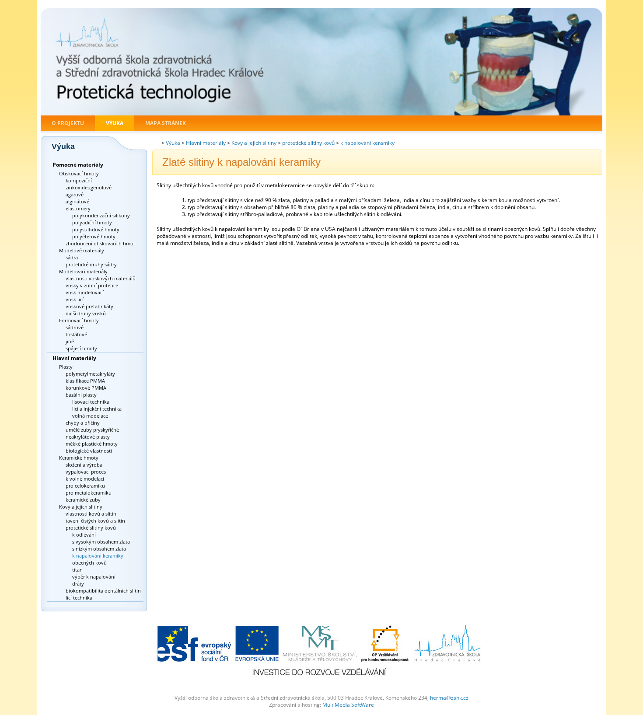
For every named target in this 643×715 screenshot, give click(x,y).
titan (77, 569)
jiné (70, 341)
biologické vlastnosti (89, 450)
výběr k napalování (93, 576)
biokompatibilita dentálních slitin (103, 590)
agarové (75, 194)
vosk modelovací (85, 292)
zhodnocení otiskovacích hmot (100, 243)
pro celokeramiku (85, 485)
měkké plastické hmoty (92, 443)
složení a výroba (84, 464)
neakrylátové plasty (88, 436)
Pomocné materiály (77, 164)
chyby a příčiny (83, 422)
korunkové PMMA (86, 387)
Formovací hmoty (79, 320)
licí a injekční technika (97, 408)
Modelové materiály (81, 250)
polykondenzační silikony (101, 215)
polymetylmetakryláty (90, 373)
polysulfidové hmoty (95, 229)
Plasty (66, 366)
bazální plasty (81, 394)
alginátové (77, 201)
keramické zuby (83, 499)
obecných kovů (89, 562)
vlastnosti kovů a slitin (91, 513)
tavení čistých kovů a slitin (95, 520)
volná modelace (90, 415)
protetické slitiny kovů (91, 527)
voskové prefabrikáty (89, 306)
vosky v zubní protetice (92, 285)
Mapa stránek (165, 123)
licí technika (79, 597)
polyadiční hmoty (92, 222)
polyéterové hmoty (93, 236)
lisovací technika (90, 401)
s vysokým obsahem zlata (101, 541)
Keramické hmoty (78, 457)
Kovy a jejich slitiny (80, 506)
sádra (72, 257)
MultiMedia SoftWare (348, 704)
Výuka (114, 123)
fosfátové (76, 334)
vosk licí (75, 299)
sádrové (75, 327)
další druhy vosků (86, 313)
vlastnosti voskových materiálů (101, 278)
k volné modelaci (85, 478)
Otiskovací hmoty (79, 173)
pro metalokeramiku (89, 492)
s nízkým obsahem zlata (99, 548)
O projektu (68, 123)
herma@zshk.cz (449, 697)
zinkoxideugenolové (89, 187)
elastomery (78, 208)
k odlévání (84, 534)
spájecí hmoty (81, 348)
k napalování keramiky (97, 555)
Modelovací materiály (83, 271)
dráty (78, 583)
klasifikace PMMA (85, 380)
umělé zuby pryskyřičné (92, 429)
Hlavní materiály (74, 358)
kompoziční (79, 180)
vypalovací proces (86, 471)
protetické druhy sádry (91, 264)
